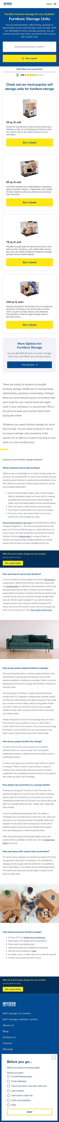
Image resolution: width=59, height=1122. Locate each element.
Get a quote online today (41, 610)
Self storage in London (17, 1013)
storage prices (12, 586)
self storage (49, 579)
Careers (7, 1043)
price (34, 951)
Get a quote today (13, 563)
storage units (24, 536)
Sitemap (8, 1049)
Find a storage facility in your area (17, 522)
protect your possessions (34, 937)
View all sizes (28, 364)
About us (8, 1025)
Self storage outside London (20, 1019)
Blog (6, 1031)
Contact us (9, 1037)
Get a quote (31, 58)
